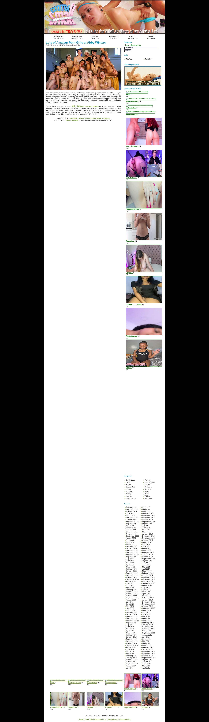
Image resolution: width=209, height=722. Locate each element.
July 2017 (130, 668)
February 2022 (132, 569)
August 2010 (147, 660)
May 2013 (146, 592)
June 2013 (146, 590)
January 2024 (131, 530)
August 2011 (147, 635)
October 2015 (147, 540)
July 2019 (130, 625)
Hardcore (73, 118)
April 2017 (146, 509)
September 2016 (148, 522)
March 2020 (130, 610)
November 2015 (148, 538)
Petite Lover (95, 36)
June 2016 (146, 528)
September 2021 (132, 579)
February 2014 (148, 573)
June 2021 (130, 585)
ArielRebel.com (58, 36)
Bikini (128, 482)
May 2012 (146, 616)
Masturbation (90, 118)
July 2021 (130, 583)
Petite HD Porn (77, 36)
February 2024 (132, 528)
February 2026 (132, 507)
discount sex (124, 719)
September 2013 (148, 583)
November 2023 (132, 534)
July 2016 (146, 526)
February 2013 (148, 598)
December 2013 (148, 577)
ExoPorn (129, 59)
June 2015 (146, 546)
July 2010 (146, 662)
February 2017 (148, 513)
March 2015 (146, 550)
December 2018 (132, 639)
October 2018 (131, 643)
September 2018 (132, 645)
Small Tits (100, 118)
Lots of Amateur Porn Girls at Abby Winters (76, 42)
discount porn (100, 719)
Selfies (147, 485)
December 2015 (148, 536)
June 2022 (130, 561)
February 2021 (132, 590)
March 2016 (146, 532)
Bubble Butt (130, 487)
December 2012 (148, 602)
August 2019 (131, 623)
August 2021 (131, 581)
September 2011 (148, 633)
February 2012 (148, 623)
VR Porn (148, 496)
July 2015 (146, 544)
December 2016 (148, 515)
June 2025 (130, 513)
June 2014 (146, 565)
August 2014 (147, 561)
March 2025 (130, 515)
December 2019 (132, 616)
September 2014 (148, 559)
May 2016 (146, 530)
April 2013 (146, 594)
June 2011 (146, 639)
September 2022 (132, 555)
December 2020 (132, 592)
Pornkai (150, 36)
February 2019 (132, 635)
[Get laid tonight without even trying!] (142, 85)
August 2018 (131, 647)
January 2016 (147, 534)
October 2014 (147, 557)
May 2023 (130, 542)
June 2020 (130, 604)
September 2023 (132, 536)
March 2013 (146, 596)
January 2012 (147, 625)
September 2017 (132, 664)
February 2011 (147, 647)
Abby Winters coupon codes (85, 106)
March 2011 (146, 645)
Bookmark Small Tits (73, 45)
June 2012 (146, 614)
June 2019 (130, 627)
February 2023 (132, 546)
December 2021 (132, 573)
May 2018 (130, 651)
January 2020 (131, 614)
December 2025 (132, 509)
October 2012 (147, 606)
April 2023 (130, 544)
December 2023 (132, 532)
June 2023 (130, 540)
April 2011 (146, 643)
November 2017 (132, 660)
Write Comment (72, 120)
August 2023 (131, 538)
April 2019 (130, 631)
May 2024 (130, 526)
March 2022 (130, 567)
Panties (147, 480)
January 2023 (131, 548)
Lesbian (81, 118)
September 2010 (148, 658)
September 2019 (132, 620)
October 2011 (147, 631)
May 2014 (146, 567)
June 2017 (146, 507)
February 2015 (148, 552)
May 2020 (130, 606)
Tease (147, 491)
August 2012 (147, 610)
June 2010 (146, 664)
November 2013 (148, 579)
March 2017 (146, 511)
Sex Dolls (148, 487)
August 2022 (131, 557)
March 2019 (130, 633)
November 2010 (148, 653)
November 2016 (148, 517)
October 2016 (147, 519)
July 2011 (145, 637)
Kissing (128, 494)
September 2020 (132, 598)
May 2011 (146, 641)
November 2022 (132, 552)
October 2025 (131, 511)
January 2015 (147, 555)
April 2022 (130, 565)
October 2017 (131, 662)
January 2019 (131, 637)
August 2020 (131, 600)
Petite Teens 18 (113, 36)
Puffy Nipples (150, 482)
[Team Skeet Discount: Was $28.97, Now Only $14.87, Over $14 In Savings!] (104, 33)
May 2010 (146, 666)
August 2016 (147, 524)
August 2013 (147, 585)
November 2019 (132, 618)
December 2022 (132, 550)
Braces (128, 485)
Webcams (148, 498)
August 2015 (147, 542)
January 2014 (147, 575)
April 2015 (146, 548)
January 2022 (131, 571)
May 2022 (130, 563)
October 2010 (147, 656)
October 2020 (131, 596)
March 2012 (146, 620)
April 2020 (130, 608)
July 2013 (146, 587)
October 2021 (131, 577)
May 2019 (130, 629)
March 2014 (146, 571)
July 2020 (130, 602)
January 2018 (131, 658)
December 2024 (132, 517)
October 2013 (147, 581)
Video (107, 118)
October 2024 (131, 519)
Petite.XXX (132, 36)
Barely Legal (130, 480)
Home (126, 45)
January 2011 (147, 649)
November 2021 (132, 575)
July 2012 (146, 612)
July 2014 (146, 563)
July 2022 (130, 559)
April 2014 (146, 569)
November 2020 (132, 594)
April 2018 (130, 653)
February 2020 (132, 612)
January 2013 (147, 600)
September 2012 (148, 608)
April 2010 (146, 668)
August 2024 (131, 524)
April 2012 (146, 618)
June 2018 (130, 649)
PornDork (148, 59)
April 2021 (130, 587)
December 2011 (148, 627)
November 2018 (132, 641)
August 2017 (131, 666)
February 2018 (132, 656)
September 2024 (132, 522)
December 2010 (148, 651)
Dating (128, 489)
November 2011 (148, 629)
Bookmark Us (136, 45)
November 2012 (148, 604)
